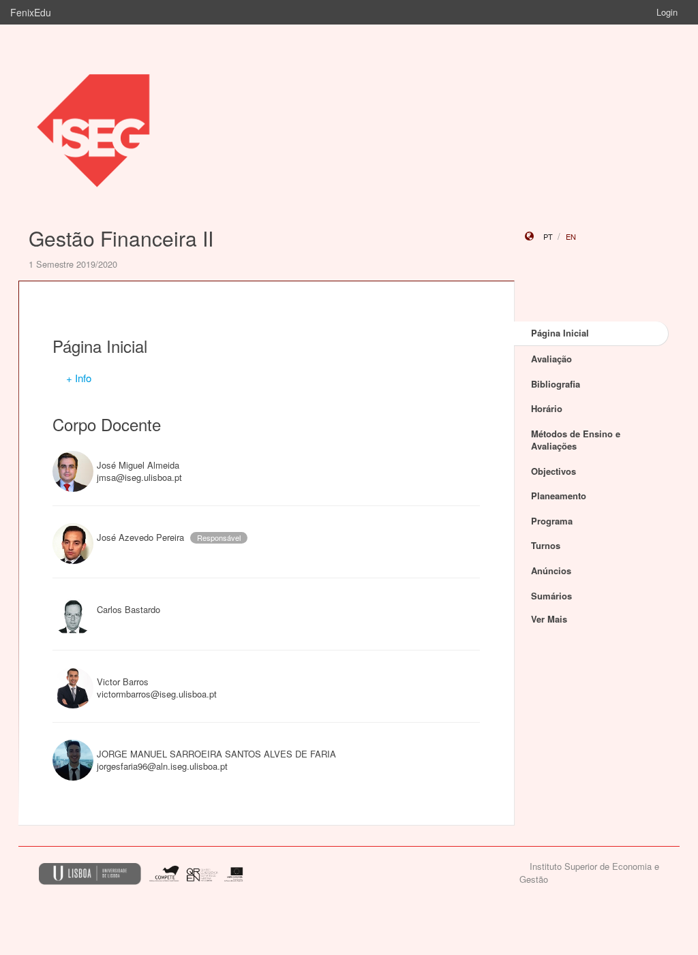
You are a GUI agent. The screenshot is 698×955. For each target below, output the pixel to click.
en (571, 236)
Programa (552, 520)
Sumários (551, 595)
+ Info (78, 378)
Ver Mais (549, 618)
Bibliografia (555, 383)
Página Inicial (560, 332)
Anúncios (551, 570)
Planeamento (558, 495)
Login (667, 11)
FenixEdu (30, 12)
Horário (546, 408)
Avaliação (551, 358)
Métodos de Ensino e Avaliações (575, 440)
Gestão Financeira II (121, 238)
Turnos (545, 545)
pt (548, 236)
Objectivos (553, 471)
